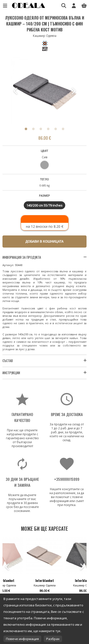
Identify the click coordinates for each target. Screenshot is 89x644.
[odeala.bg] (28, 8)
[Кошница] (84, 5)
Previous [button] (16, 91)
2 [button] (33, 128)
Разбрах (53, 639)
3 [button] (40, 128)
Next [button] (73, 91)
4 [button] (48, 128)
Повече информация (22, 639)
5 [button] (55, 128)
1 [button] (25, 128)
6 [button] (63, 128)
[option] (44, 91)
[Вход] (74, 5)
